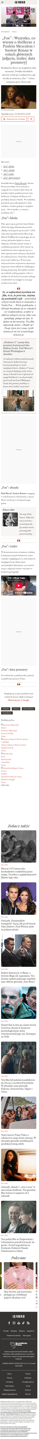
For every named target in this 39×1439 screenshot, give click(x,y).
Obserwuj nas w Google (15, 119)
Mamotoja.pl (9, 1386)
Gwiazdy (6, 709)
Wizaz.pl (28, 1390)
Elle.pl (9, 1374)
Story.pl (27, 1394)
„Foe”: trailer (8, 173)
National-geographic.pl (9, 1394)
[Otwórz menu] (2, 2)
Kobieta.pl (27, 1378)
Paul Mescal (7, 713)
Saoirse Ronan (28, 709)
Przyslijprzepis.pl (28, 1382)
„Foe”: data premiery (11, 177)
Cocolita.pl (9, 1382)
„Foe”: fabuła (8, 166)
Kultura (16, 709)
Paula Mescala (21, 183)
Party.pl (9, 1378)
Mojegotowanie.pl (9, 1390)
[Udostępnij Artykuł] (31, 119)
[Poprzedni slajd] (2, 1275)
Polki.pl (27, 1374)
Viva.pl (28, 1386)
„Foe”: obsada (9, 170)
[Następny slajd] (35, 1275)
